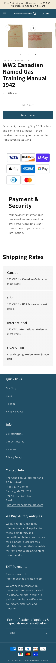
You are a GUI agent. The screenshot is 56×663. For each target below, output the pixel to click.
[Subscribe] (46, 633)
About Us (11, 449)
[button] (5, 14)
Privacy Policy (14, 457)
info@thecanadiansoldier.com (25, 504)
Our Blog (11, 388)
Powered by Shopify (40, 660)
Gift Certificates (15, 441)
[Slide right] (35, 54)
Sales (9, 395)
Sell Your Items (14, 433)
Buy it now (28, 115)
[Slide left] (20, 54)
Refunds (10, 403)
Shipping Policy (14, 411)
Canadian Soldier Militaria (23, 660)
